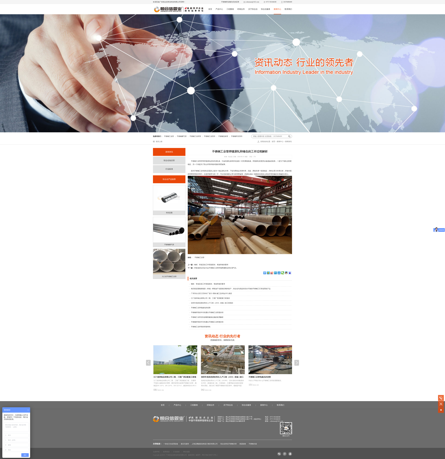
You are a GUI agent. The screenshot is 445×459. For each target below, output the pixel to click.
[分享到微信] (282, 272)
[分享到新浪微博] (271, 272)
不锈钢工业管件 (209, 136)
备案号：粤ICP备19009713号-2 (206, 455)
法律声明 (156, 452)
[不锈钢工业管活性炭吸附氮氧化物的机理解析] (270, 359)
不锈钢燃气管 (182, 136)
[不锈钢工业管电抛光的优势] (175, 359)
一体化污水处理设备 (170, 444)
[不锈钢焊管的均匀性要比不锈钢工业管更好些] (222, 359)
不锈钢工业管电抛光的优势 (200, 308)
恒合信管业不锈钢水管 (228, 444)
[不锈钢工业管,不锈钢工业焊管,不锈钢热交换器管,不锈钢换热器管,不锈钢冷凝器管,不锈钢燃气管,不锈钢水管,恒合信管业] (178, 9)
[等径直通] (169, 198)
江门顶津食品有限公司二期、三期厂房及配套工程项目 (210, 298)
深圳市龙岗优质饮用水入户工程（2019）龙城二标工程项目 (212, 303)
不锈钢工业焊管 (195, 136)
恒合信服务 (265, 9)
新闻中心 (277, 9)
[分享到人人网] (279, 272)
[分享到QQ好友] (286, 272)
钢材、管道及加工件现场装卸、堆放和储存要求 (208, 265)
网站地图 (186, 452)
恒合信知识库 (169, 160)
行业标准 (169, 169)
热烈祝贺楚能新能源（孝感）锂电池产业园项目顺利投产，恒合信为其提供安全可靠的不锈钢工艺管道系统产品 (230, 289)
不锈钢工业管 (169, 136)
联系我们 (288, 9)
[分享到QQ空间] (268, 272)
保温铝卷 (242, 444)
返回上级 (159, 141)
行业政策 (176, 452)
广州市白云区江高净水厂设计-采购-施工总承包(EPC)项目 (211, 293)
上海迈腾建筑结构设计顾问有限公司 (205, 444)
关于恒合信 (252, 9)
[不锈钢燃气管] (169, 229)
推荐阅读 (166, 452)
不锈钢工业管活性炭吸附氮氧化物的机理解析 (207, 317)
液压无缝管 (185, 444)
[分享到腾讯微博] (275, 272)
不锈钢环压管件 (236, 136)
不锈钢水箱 (253, 444)
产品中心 (219, 9)
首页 (210, 9)
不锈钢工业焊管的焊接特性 (200, 327)
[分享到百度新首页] (289, 272)
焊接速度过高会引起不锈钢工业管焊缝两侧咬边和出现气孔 (212, 268)
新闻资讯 (288, 141)
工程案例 (230, 9)
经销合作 (241, 9)
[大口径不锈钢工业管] (169, 261)
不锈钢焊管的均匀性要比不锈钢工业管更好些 (207, 312)
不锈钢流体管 (223, 136)
